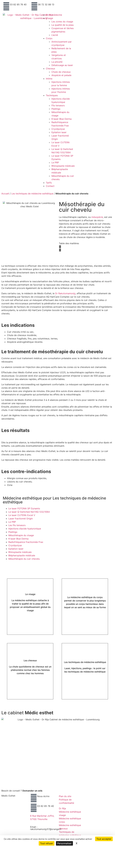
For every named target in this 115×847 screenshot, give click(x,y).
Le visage (30, 594)
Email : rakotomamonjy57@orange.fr (45, 827)
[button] (85, 246)
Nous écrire (43, 796)
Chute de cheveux (61, 71)
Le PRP (55, 162)
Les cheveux (30, 660)
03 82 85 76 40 (18, 4)
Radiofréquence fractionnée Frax (25, 542)
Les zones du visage (62, 21)
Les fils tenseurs (17, 525)
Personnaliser (64, 843)
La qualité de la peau (62, 24)
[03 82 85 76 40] (6, 6)
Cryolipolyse (58, 129)
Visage (49, 18)
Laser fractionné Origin (20, 518)
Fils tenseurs (58, 105)
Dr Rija (49, 14)
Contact (50, 186)
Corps (49, 38)
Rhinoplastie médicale (63, 165)
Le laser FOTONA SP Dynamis (24, 508)
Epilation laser (58, 132)
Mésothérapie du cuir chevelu (24, 558)
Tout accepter (103, 838)
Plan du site (65, 796)
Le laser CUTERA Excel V (21, 515)
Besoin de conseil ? (21, 790)
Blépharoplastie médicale (21, 555)
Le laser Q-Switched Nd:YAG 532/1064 (29, 511)
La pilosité (56, 61)
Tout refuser (46, 843)
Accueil (5, 193)
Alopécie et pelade (61, 75)
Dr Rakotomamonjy (65, 293)
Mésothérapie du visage (21, 535)
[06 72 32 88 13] (34, 6)
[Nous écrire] (33, 798)
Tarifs (49, 182)
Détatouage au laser (62, 65)
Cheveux (50, 68)
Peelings (55, 108)
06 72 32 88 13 (46, 4)
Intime (49, 78)
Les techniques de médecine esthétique (32, 193)
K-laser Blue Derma (61, 118)
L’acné (54, 35)
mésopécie (97, 217)
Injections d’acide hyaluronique (24, 528)
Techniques (52, 95)
